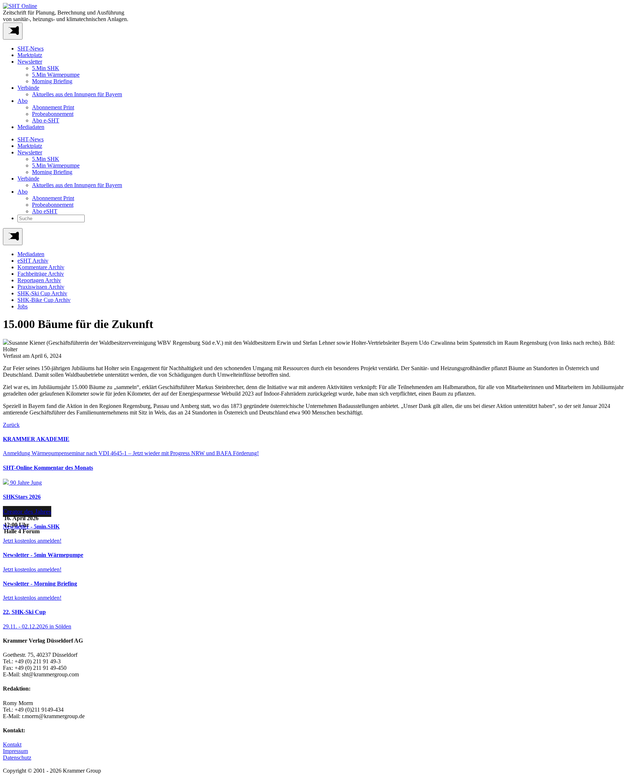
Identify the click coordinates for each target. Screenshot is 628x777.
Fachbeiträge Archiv (40, 274)
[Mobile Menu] (13, 31)
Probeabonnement (52, 114)
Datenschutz (17, 757)
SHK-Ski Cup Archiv (42, 293)
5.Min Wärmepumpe (56, 75)
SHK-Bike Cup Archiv (44, 300)
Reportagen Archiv (39, 280)
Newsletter (29, 61)
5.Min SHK (45, 68)
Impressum (15, 751)
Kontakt (12, 744)
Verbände (28, 88)
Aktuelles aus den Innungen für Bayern (77, 94)
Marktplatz (29, 55)
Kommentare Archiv (40, 267)
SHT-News (30, 48)
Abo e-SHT (45, 120)
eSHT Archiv (32, 261)
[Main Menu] (13, 236)
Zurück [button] (11, 425)
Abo (22, 101)
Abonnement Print (53, 107)
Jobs (22, 306)
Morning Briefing (52, 81)
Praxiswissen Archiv (40, 287)
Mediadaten (30, 127)
